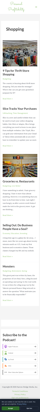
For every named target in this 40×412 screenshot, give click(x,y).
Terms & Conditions (20, 391)
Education (15, 233)
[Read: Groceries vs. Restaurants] (20, 165)
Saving (24, 271)
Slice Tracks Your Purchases (20, 108)
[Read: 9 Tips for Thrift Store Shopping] (20, 53)
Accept (10, 408)
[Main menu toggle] (36, 7)
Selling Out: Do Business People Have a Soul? (18, 227)
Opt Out (29, 408)
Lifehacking (7, 113)
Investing (23, 233)
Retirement (16, 271)
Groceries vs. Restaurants (18, 181)
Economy (6, 233)
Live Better (16, 186)
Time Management (20, 113)
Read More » (8, 98)
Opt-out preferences (20, 398)
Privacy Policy (20, 394)
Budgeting (7, 79)
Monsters (9, 266)
